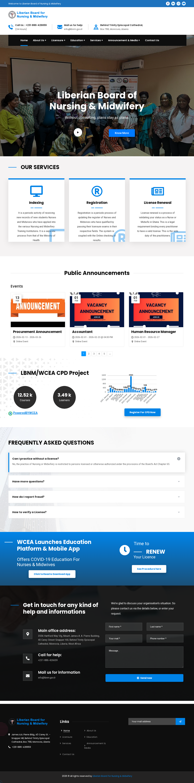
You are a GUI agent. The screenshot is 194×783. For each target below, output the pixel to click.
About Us (91, 730)
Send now (146, 678)
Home (67, 730)
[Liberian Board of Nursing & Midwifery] (28, 14)
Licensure (67, 736)
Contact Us (68, 754)
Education (92, 736)
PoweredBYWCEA (25, 413)
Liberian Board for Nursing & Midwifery (112, 776)
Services (66, 743)
